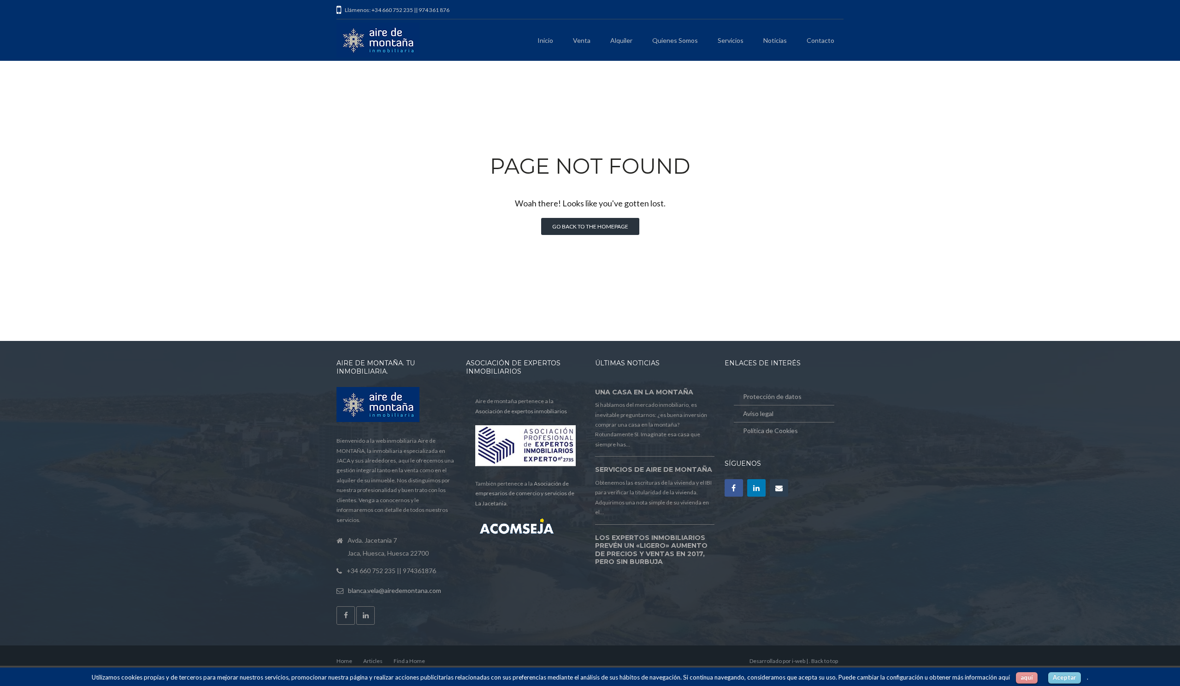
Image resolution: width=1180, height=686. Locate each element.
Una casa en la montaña (644, 392)
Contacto (820, 40)
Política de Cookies (770, 430)
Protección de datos (772, 396)
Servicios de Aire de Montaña (653, 469)
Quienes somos (675, 40)
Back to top (824, 660)
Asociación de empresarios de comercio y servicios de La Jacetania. (524, 493)
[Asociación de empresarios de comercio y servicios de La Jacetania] (525, 527)
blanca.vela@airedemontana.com (394, 590)
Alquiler (621, 40)
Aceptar (1064, 677)
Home (344, 660)
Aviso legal (758, 413)
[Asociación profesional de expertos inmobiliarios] (525, 464)
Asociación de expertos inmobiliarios (521, 411)
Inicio (545, 40)
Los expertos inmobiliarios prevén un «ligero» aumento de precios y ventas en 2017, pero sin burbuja (651, 550)
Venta (581, 40)
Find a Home (409, 660)
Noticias (775, 40)
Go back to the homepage (590, 226)
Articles (373, 660)
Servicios (730, 40)
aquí (1027, 677)
